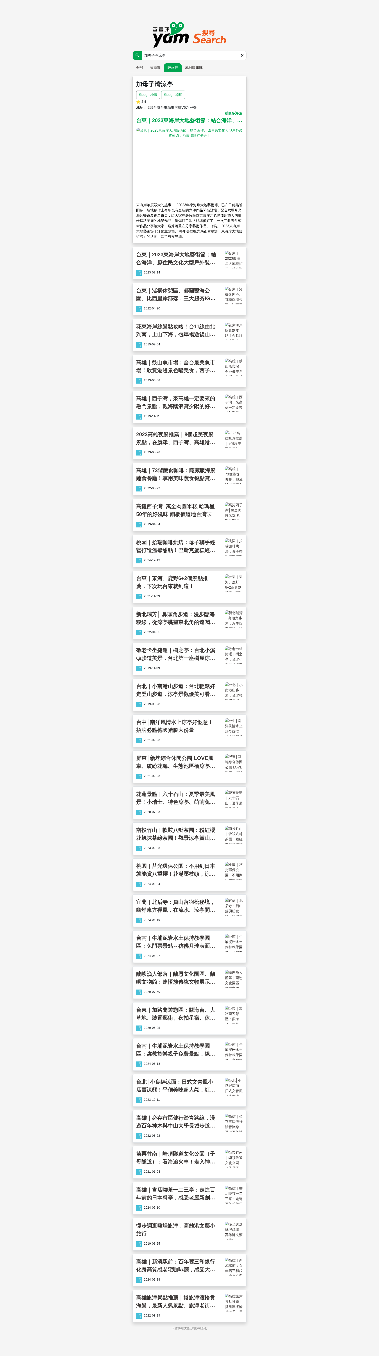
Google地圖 (148, 94)
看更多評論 (233, 113)
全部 (139, 68)
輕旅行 (173, 68)
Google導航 (173, 94)
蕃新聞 (155, 68)
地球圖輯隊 (194, 68)
